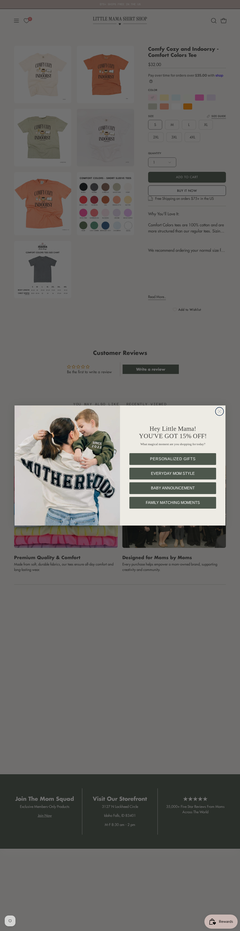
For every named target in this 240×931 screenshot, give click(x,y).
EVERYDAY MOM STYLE (173, 473)
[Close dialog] (219, 411)
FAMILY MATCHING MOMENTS (173, 503)
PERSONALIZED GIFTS (173, 459)
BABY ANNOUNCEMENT (173, 488)
